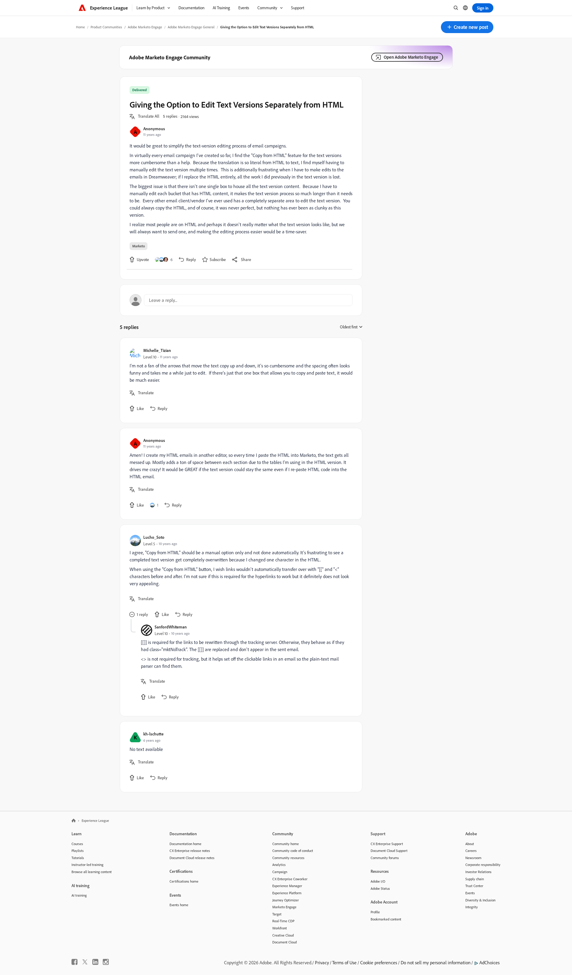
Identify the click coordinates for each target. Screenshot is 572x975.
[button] (467, 27)
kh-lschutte (153, 733)
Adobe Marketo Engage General (191, 27)
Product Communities (106, 27)
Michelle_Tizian (157, 350)
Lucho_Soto (153, 537)
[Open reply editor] (241, 300)
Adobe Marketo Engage (145, 27)
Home (80, 27)
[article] (239, 380)
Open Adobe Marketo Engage (411, 57)
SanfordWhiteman (171, 626)
